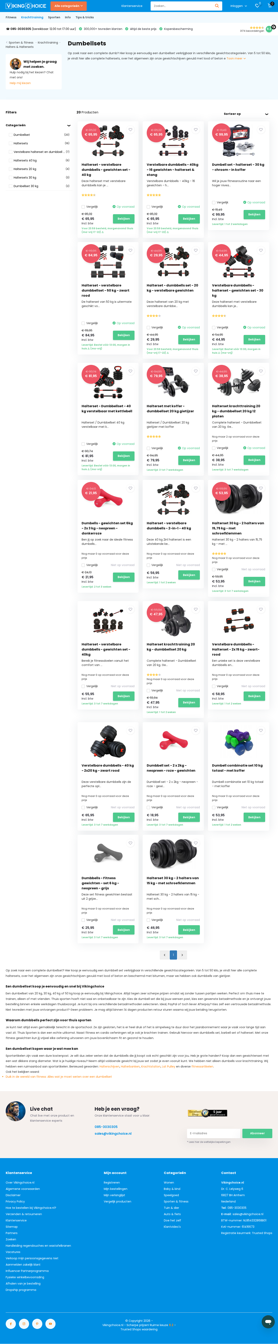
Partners (12, 1233)
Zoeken (11, 1239)
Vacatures (13, 1252)
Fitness (11, 17)
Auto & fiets (172, 1214)
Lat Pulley (168, 1066)
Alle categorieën (67, 6)
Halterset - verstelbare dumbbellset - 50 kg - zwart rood (105, 290)
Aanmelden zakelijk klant (23, 1265)
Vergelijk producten (117, 1201)
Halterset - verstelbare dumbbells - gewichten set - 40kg (106, 649)
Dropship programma (21, 1290)
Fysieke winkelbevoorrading (25, 1277)
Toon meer (235, 58)
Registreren (112, 1183)
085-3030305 (106, 1127)
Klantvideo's (172, 1227)
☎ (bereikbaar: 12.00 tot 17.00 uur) (41, 29)
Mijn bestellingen (115, 1189)
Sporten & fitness (21, 43)
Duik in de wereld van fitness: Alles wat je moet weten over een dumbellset (59, 1077)
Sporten (54, 17)
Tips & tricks (85, 17)
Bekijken (124, 219)
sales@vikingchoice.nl (113, 1133)
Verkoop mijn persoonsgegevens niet (32, 1258)
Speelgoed (171, 1195)
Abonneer (257, 1133)
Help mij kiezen (20, 83)
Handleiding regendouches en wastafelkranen (38, 1246)
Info (68, 17)
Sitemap (12, 1227)
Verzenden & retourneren (24, 1214)
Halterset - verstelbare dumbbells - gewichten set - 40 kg (106, 169)
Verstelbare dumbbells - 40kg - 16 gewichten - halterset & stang (172, 169)
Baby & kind (172, 1189)
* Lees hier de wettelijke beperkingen (209, 1142)
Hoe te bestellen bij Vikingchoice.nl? (31, 1208)
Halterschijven (109, 1066)
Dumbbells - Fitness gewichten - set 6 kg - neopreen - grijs (100, 883)
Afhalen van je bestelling (23, 1283)
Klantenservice (131, 6)
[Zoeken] (217, 6)
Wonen (169, 1183)
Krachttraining (32, 17)
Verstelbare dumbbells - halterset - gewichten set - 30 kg (237, 290)
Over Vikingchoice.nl (20, 1183)
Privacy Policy (15, 1201)
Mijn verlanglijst (114, 1195)
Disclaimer (13, 1195)
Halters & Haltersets (20, 47)
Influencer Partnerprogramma (27, 1271)
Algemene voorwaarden (23, 1189)
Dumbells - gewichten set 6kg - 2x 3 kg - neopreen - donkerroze (107, 528)
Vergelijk (92, 207)
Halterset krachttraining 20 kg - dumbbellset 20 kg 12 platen (236, 411)
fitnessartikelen (202, 1066)
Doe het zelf (172, 1220)
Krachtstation (151, 1066)
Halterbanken (130, 1066)
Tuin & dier (171, 1208)
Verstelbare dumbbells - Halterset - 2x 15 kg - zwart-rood (235, 649)
